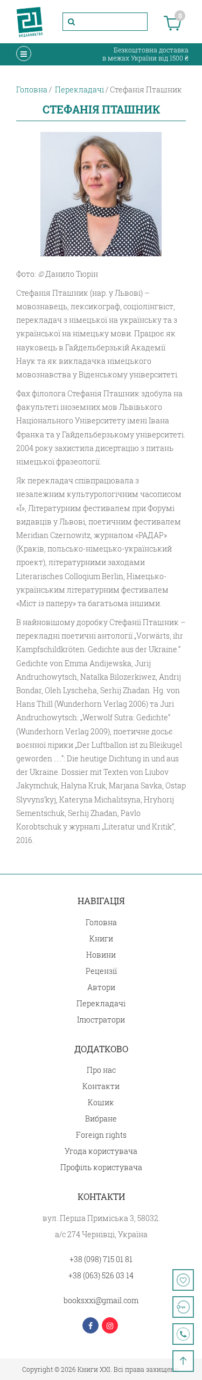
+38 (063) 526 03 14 (101, 1275)
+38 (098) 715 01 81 (101, 1259)
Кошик (101, 1102)
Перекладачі (101, 1003)
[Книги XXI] (29, 21)
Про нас (101, 1070)
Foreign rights (101, 1135)
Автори (101, 987)
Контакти (101, 1086)
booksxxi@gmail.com (101, 1300)
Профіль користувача (101, 1167)
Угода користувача (101, 1151)
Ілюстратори (101, 1019)
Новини (101, 955)
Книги (101, 938)
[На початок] (183, 1361)
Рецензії (101, 971)
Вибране (101, 1118)
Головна (101, 922)
